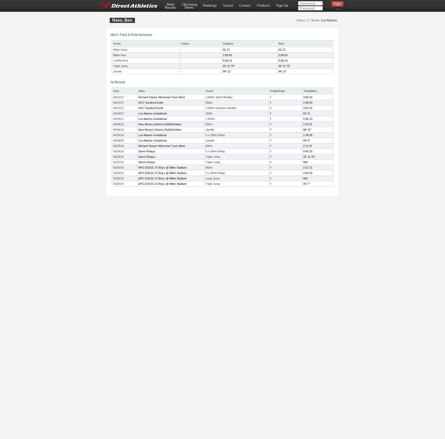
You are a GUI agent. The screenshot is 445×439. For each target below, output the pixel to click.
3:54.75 (307, 108)
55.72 (226, 49)
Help (337, 9)
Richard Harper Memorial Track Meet (161, 97)
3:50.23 (307, 97)
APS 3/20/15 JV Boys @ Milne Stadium (162, 167)
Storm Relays (146, 151)
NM (305, 162)
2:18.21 (307, 124)
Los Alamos (329, 20)
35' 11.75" (229, 66)
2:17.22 (307, 167)
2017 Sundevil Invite (150, 102)
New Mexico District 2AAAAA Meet (159, 124)
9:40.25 (307, 151)
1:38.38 (307, 135)
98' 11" (227, 71)
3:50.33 (307, 173)
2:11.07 (307, 145)
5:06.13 (227, 60)
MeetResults (170, 6)
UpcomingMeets (189, 6)
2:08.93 (227, 55)
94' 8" (306, 140)
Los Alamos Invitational (152, 113)
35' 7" (306, 183)
